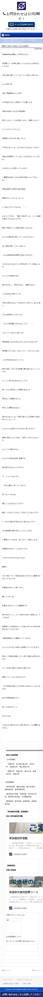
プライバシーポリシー (24, 980)
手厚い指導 (27, 984)
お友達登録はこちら (13, 937)
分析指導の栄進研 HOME (10, 40)
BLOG (23, 40)
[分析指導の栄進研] (21, 9)
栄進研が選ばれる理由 (11, 984)
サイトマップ (8, 980)
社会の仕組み (32, 40)
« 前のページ (6, 970)
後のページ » (37, 970)
